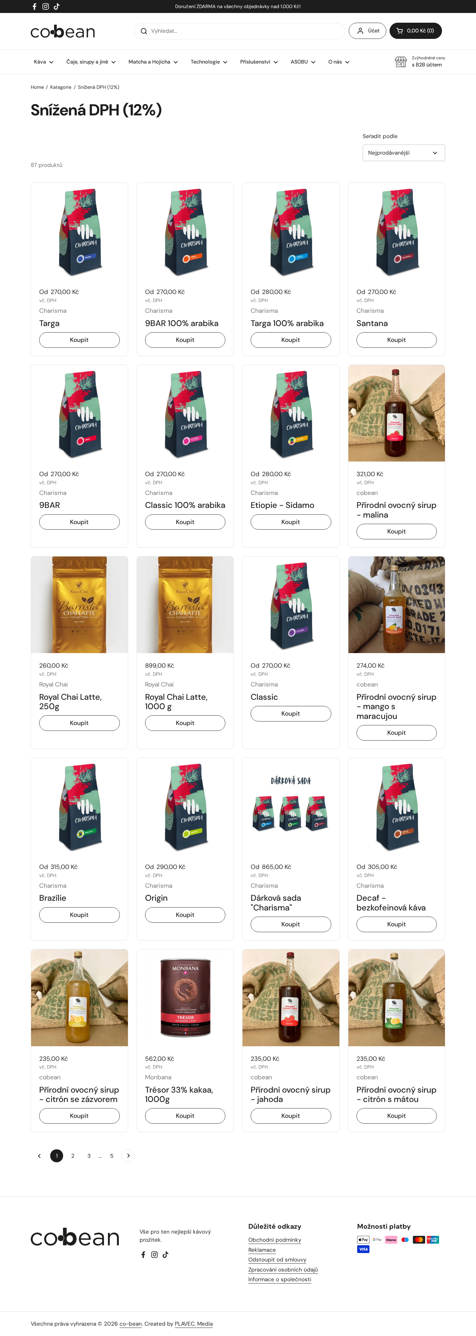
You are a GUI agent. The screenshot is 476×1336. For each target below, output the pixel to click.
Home (37, 87)
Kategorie (60, 87)
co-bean (130, 1323)
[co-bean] (63, 31)
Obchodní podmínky (274, 1239)
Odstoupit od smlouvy (277, 1259)
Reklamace (262, 1249)
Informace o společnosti (279, 1279)
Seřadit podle (380, 136)
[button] (416, 31)
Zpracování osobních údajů (283, 1269)
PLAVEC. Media (194, 1323)
